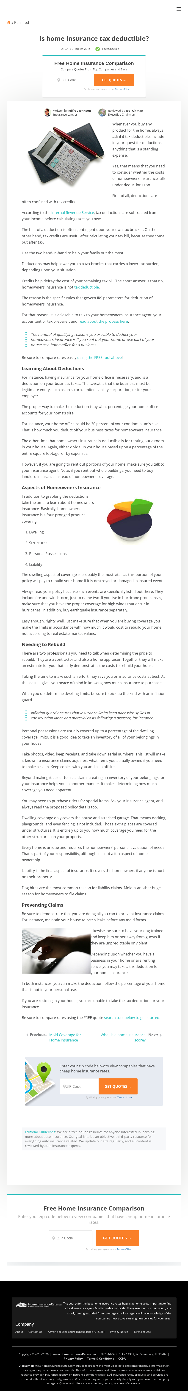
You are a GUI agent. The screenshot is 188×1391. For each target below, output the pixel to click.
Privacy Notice (119, 1332)
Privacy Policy (73, 1358)
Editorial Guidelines (40, 1132)
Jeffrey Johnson (79, 110)
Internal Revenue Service (72, 212)
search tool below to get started (131, 1017)
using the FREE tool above (99, 357)
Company (24, 1324)
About (19, 1332)
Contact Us (35, 1332)
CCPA (122, 1358)
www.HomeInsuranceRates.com (74, 1354)
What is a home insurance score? (123, 1037)
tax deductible (86, 287)
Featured (21, 23)
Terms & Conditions (100, 1358)
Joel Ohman (134, 110)
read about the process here (103, 321)
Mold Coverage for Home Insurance (65, 1037)
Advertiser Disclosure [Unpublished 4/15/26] (76, 1332)
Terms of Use (122, 89)
